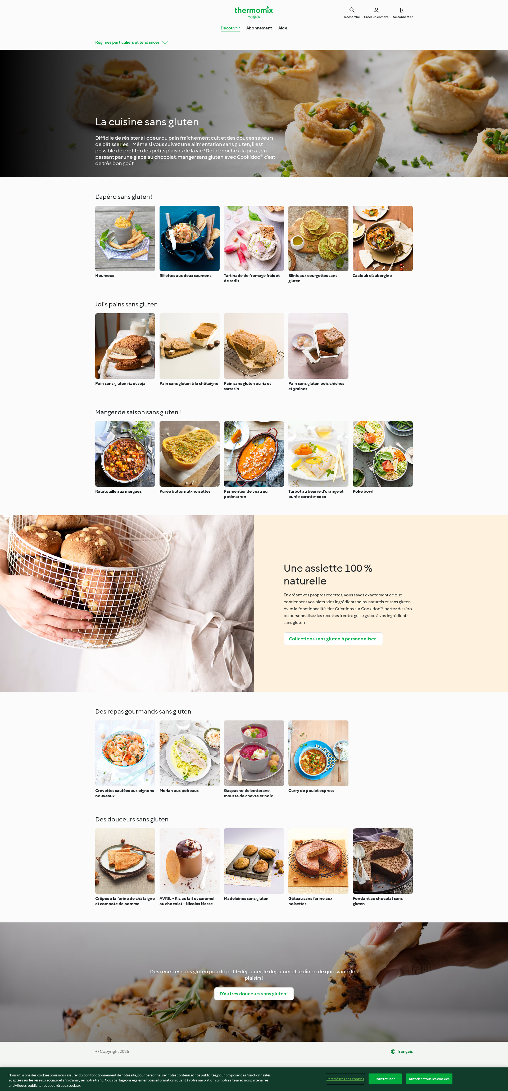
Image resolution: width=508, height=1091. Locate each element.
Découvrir (230, 27)
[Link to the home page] (254, 12)
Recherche (352, 17)
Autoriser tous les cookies (429, 1079)
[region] (254, 1079)
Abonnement (259, 27)
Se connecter (403, 17)
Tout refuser (385, 1079)
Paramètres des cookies (345, 1079)
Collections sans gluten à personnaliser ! (333, 639)
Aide (282, 27)
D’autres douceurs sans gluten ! (254, 994)
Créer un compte (376, 17)
